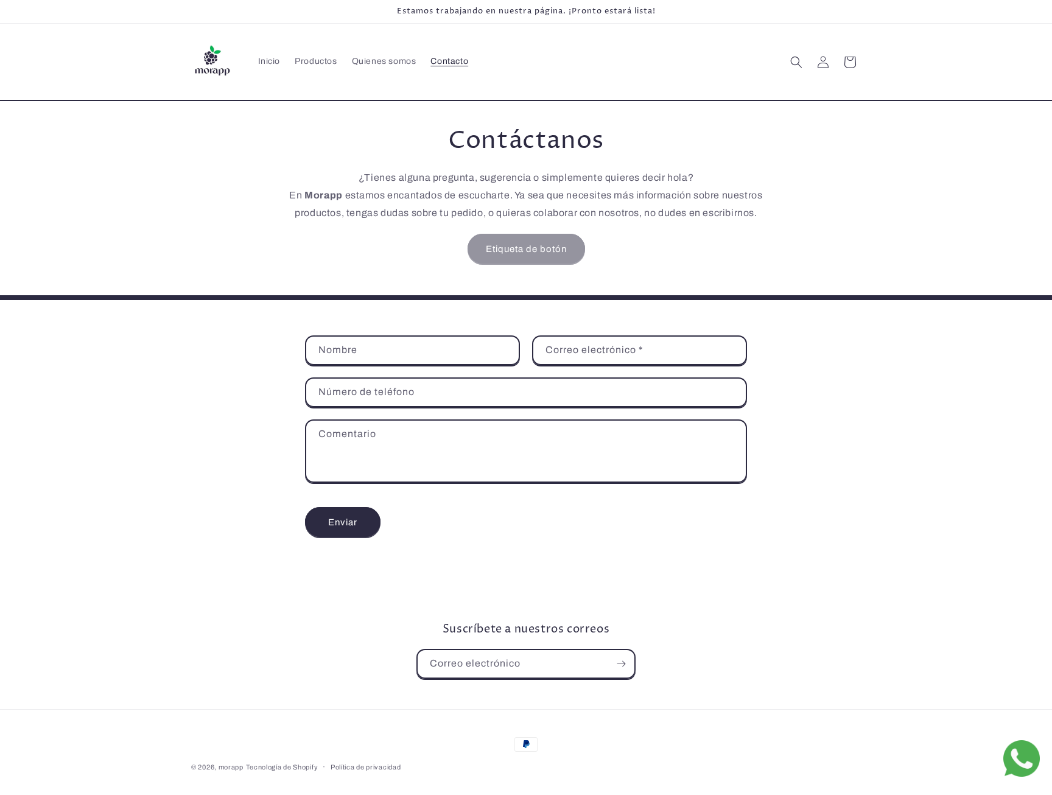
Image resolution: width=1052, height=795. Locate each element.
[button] (796, 62)
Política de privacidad (366, 767)
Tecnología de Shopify (282, 767)
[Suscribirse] (621, 664)
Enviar (342, 522)
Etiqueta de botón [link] (526, 249)
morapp (231, 767)
